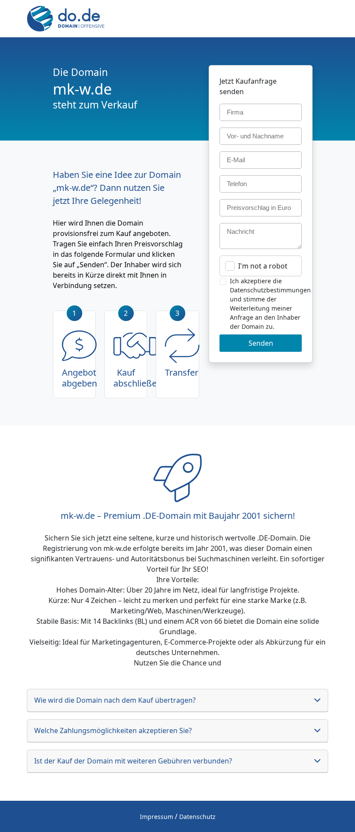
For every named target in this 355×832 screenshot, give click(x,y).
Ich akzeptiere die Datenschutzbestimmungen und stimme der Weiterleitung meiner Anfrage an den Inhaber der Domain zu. (270, 304)
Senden (260, 343)
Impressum (156, 816)
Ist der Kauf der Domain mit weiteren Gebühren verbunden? (133, 761)
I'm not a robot (262, 266)
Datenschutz (197, 816)
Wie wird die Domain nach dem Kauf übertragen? (115, 700)
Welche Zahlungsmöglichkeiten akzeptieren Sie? (113, 730)
